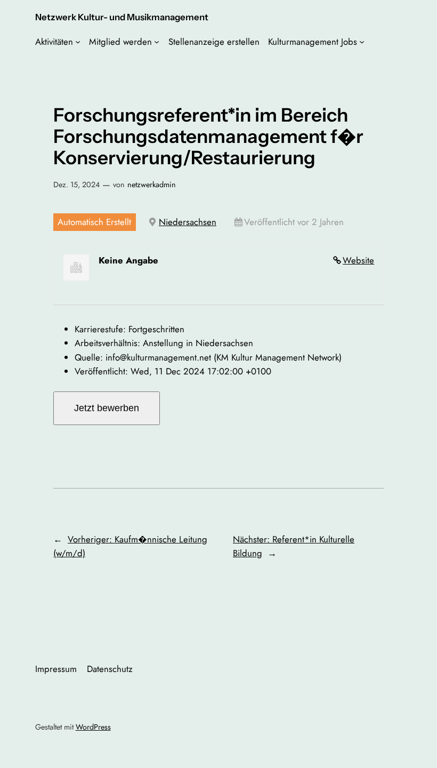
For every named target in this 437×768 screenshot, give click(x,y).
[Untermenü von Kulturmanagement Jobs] (362, 41)
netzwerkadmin (151, 184)
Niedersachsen (187, 221)
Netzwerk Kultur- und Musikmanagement (121, 17)
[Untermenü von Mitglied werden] (156, 41)
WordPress (93, 727)
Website (358, 260)
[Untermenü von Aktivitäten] (77, 41)
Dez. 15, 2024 (76, 184)
